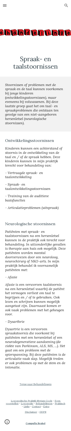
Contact (36, 406)
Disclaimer (31, 411)
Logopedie (27, 403)
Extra (46, 406)
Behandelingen (44, 403)
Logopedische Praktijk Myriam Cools (31, 400)
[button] (4, 5)
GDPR (42, 411)
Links (27, 406)
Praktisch (60, 403)
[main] (35, 63)
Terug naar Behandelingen (35, 384)
